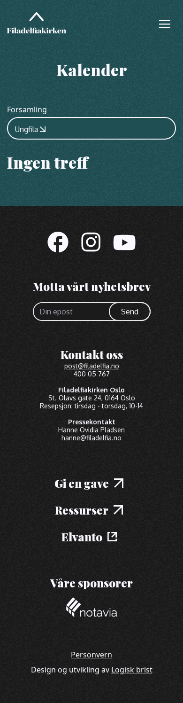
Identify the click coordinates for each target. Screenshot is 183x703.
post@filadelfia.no (91, 366)
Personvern (91, 654)
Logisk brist (131, 669)
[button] (164, 24)
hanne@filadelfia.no (91, 438)
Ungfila (26, 129)
